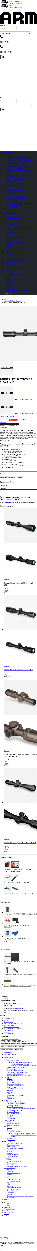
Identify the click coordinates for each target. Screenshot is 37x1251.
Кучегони (10, 259)
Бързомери (10, 224)
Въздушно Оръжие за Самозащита (21, 157)
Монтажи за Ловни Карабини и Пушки (23, 228)
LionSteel (10, 209)
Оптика (6, 221)
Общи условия (8, 1030)
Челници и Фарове (13, 218)
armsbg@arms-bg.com (16, 1008)
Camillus (9, 211)
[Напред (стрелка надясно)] (2, 1250)
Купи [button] (7, 590)
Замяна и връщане (9, 1025)
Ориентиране (11, 287)
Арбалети (10, 265)
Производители (8, 1022)
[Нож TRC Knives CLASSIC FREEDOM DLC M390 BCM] (20, 957)
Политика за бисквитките (11, 1027)
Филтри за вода (15, 274)
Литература (10, 1197)
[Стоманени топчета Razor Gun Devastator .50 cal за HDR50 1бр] (20, 920)
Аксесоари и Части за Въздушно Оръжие (23, 160)
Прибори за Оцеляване (14, 282)
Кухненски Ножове (13, 206)
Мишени (10, 247)
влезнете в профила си (13, 502)
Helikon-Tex (10, 193)
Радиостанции (11, 241)
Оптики (9, 223)
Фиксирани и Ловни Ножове (16, 198)
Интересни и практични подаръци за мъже (20, 290)
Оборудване (7, 236)
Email (17, 425)
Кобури (9, 246)
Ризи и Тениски (12, 181)
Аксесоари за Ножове (13, 208)
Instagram (14, 1039)
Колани (9, 186)
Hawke (12, 482)
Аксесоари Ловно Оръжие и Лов (17, 167)
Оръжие (6, 153)
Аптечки (10, 289)
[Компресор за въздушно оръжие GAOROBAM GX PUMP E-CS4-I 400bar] (20, 865)
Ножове (6, 195)
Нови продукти (8, 1057)
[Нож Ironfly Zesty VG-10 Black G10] (20, 878)
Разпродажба (7, 293)
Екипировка (7, 171)
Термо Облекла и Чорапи (15, 183)
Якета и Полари (12, 176)
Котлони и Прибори (13, 284)
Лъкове (9, 264)
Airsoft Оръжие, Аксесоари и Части (18, 162)
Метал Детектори (12, 251)
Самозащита (7, 252)
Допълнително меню (10, 1054)
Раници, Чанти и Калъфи (15, 178)
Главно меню (8, 1052)
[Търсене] (31, 32)
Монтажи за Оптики (13, 226)
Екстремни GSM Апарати (15, 242)
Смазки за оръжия (12, 163)
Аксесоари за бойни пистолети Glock (18, 170)
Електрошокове (12, 257)
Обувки (9, 173)
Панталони (10, 175)
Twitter (8, 425)
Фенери (9, 216)
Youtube (8, 1039)
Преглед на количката (7, 1049)
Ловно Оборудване (13, 239)
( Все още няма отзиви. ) (7, 416)
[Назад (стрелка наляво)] (0, 1250)
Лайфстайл (10, 285)
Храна (9, 277)
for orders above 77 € (15, 6)
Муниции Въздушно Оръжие (20, 158)
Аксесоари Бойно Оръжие (15, 168)
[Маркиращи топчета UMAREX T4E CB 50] (20, 933)
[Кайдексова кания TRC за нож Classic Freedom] (20, 970)
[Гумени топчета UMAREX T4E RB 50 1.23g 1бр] (20, 909)
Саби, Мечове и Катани (14, 204)
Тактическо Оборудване (14, 237)
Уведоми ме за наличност (9, 423)
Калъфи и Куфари (12, 249)
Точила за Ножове (12, 199)
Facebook (3, 425)
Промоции (7, 1207)
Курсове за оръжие (9, 1018)
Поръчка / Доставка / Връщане (13, 1023)
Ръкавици (10, 185)
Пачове (9, 191)
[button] (1, 9)
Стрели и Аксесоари (13, 267)
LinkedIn (13, 425)
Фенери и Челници (9, 214)
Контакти (6, 1031)
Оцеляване (7, 270)
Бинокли (10, 232)
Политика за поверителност (12, 1028)
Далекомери (11, 1140)
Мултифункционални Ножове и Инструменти (21, 203)
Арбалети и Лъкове (9, 262)
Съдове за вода (15, 275)
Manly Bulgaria (11, 1118)
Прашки (9, 1174)
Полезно (6, 1020)
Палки (9, 254)
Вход (5, 1215)
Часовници (10, 244)
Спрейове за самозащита (14, 256)
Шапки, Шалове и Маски (15, 190)
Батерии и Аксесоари (13, 219)
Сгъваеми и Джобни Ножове (16, 196)
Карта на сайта (8, 1033)
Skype (19, 1039)
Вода (8, 272)
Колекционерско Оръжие (15, 165)
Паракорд (10, 280)
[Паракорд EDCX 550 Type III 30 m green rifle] (20, 981)
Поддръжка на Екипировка (15, 180)
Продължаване (19, 1049)
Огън (8, 279)
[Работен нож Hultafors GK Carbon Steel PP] (20, 889)
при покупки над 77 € (16, 2)
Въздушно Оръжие (13, 155)
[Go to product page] (20, 543)
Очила (9, 188)
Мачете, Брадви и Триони (15, 201)
